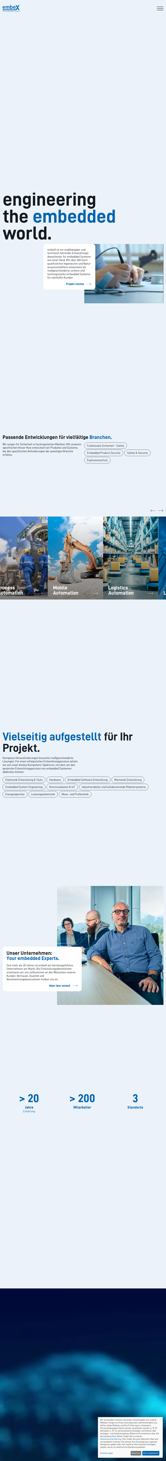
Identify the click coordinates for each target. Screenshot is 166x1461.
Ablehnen (135, 1453)
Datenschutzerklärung (110, 1439)
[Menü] (160, 8)
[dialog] (130, 1437)
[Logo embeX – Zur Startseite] (11, 8)
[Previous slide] (153, 510)
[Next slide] (160, 510)
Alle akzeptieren (150, 1453)
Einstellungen (106, 1453)
